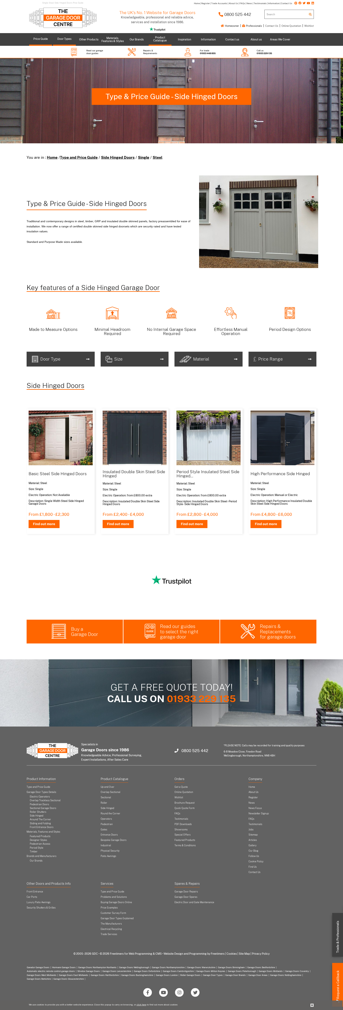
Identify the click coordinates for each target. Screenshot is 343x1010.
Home (52, 157)
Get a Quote (181, 787)
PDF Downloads (183, 824)
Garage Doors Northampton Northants (97, 967)
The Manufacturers (111, 923)
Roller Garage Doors (190, 975)
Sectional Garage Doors (43, 808)
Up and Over (107, 787)
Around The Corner (40, 819)
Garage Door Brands (235, 975)
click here (141, 1004)
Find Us (253, 866)
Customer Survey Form (113, 913)
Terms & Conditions (185, 845)
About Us (253, 792)
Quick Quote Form (184, 808)
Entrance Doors (109, 834)
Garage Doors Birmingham (231, 967)
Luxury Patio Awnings (38, 902)
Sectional (106, 797)
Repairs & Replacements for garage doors (278, 631)
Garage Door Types (213, 975)
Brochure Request (184, 802)
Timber (34, 851)
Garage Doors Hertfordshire (105, 975)
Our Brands (36, 860)
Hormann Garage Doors (64, 967)
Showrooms (181, 829)
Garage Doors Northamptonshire (168, 967)
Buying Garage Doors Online (116, 902)
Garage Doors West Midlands (41, 975)
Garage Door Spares (185, 897)
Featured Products (40, 836)
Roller (104, 802)
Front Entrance (35, 891)
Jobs (251, 829)
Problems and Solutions (114, 897)
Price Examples (109, 907)
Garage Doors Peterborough (242, 971)
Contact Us (271, 25)
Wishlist (309, 25)
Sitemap (253, 834)
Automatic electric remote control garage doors (51, 971)
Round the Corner (110, 813)
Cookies (231, 953)
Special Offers (182, 834)
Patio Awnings (108, 856)
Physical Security (110, 850)
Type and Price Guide (79, 157)
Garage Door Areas (258, 975)
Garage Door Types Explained (117, 918)
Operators (106, 819)
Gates (104, 829)
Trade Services (109, 934)
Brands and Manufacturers (41, 856)
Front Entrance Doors (41, 827)
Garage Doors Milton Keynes (210, 971)
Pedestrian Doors (39, 804)
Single (143, 157)
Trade (338, 937)
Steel (157, 157)
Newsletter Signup (259, 813)
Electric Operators (40, 796)
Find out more (44, 524)
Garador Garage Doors (38, 967)
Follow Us (254, 856)
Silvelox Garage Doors (88, 971)
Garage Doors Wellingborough (134, 967)
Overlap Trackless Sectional (45, 800)
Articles (253, 840)
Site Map (244, 953)
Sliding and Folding (40, 823)
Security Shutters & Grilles (41, 907)
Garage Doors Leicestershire (116, 971)
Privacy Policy (261, 953)
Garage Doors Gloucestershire (68, 978)
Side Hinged (36, 815)
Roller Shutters (38, 812)
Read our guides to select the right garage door (179, 631)
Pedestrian (107, 824)
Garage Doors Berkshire (39, 978)
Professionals (253, 25)
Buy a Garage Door (84, 631)
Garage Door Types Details (41, 792)
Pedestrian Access (40, 843)
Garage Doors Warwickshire (201, 967)
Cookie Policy (256, 861)
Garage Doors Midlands (271, 971)
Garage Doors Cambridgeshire (178, 971)
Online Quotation (291, 25)
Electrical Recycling (111, 929)
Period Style (36, 847)
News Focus (255, 808)
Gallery (252, 845)
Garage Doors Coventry (297, 971)
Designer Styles (38, 840)
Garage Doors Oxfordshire (147, 971)
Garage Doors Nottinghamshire (285, 975)
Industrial (106, 845)
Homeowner (231, 25)
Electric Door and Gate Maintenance (194, 902)
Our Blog (253, 850)
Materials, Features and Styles (43, 831)
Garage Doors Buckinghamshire (137, 975)
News (252, 802)
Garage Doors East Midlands (73, 975)
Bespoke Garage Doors (113, 840)
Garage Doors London (167, 975)
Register (253, 797)
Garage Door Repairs (186, 891)
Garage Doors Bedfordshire (261, 967)
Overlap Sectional (110, 792)
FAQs (177, 813)
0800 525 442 (237, 14)
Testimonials (181, 819)
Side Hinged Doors (118, 157)
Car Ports (32, 897)
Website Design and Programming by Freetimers (194, 953)
